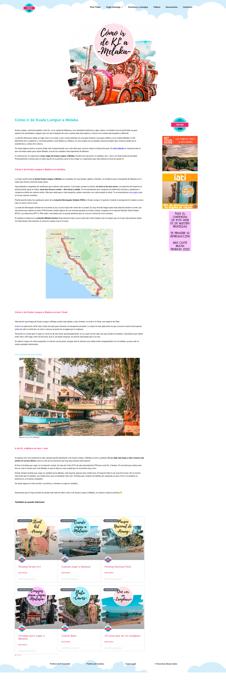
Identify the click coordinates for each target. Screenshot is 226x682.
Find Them (95, 7)
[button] (114, 7)
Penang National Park (118, 566)
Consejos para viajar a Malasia (31, 637)
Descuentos (172, 7)
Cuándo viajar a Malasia (75, 566)
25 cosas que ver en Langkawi (122, 635)
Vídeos (156, 7)
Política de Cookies (95, 664)
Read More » (23, 573)
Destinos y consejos (138, 7)
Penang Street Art (29, 566)
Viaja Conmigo (113, 7)
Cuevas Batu (69, 635)
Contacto (187, 7)
